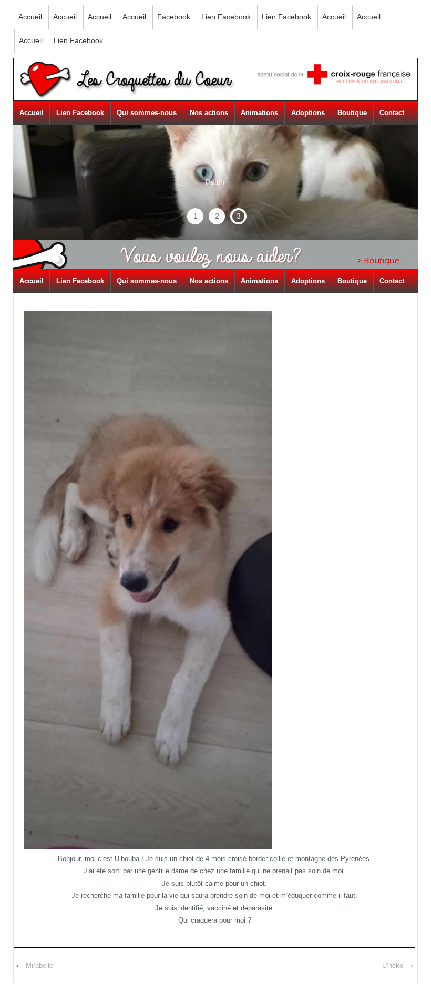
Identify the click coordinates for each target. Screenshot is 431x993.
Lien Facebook (226, 17)
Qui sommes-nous (147, 113)
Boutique (352, 113)
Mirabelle (39, 965)
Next (391, 182)
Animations (259, 113)
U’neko (392, 965)
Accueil (30, 17)
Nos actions (209, 113)
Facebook (173, 17)
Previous (43, 168)
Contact (391, 113)
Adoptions (308, 113)
